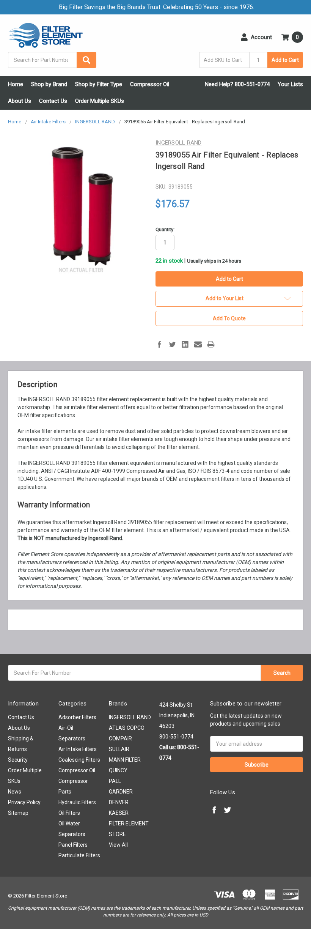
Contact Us (53, 101)
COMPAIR (120, 738)
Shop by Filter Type (98, 84)
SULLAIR (119, 749)
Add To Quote (229, 318)
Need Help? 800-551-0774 (237, 84)
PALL (115, 781)
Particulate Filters (79, 855)
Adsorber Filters (77, 717)
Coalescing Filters (79, 760)
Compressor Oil (149, 84)
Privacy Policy (24, 802)
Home (15, 84)
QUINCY (118, 770)
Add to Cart (285, 60)
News (14, 792)
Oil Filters (69, 813)
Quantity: (165, 229)
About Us (19, 101)
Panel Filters (73, 845)
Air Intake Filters (77, 749)
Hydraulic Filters (77, 802)
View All (118, 845)
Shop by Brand (49, 84)
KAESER (119, 813)
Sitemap (18, 813)
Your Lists (290, 84)
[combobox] (52, 60)
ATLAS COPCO (127, 728)
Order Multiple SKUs (99, 101)
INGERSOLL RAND (130, 717)
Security (18, 760)
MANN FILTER (125, 760)
